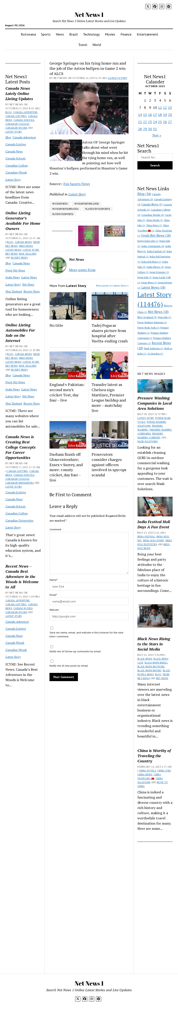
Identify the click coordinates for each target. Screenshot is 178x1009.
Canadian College (17, 123)
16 (150, 114)
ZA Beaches (155, 353)
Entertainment (147, 34)
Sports (46, 34)
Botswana (28, 34)
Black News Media (156, 662)
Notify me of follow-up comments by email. (75, 651)
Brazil (73, 34)
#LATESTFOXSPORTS (97, 208)
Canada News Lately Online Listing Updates (19, 93)
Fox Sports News (76, 183)
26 (165, 122)
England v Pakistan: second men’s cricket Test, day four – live (66, 392)
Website (54, 609)
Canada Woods (22, 608)
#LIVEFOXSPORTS (62, 214)
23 (150, 122)
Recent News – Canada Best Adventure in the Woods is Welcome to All (22, 576)
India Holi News (151, 261)
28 (140, 129)
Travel (82, 44)
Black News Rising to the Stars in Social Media (153, 644)
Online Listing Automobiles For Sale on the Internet (20, 332)
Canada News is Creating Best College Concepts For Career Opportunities (20, 447)
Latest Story (13, 131)
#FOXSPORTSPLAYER (86, 203)
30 (150, 129)
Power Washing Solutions (152, 322)
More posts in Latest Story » (112, 285)
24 (155, 122)
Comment (55, 529)
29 (145, 129)
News (60, 34)
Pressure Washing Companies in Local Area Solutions (154, 403)
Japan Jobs (144, 277)
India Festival (146, 536)
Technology (91, 34)
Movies (110, 34)
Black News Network (151, 666)
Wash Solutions (153, 348)
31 (155, 129)
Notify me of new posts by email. (69, 665)
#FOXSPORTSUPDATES (65, 208)
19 (165, 114)
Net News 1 (89, 14)
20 (170, 114)
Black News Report (149, 670)
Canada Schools (23, 120)
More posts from (82, 269)
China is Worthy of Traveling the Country (154, 755)
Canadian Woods (16, 127)
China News (154, 225)
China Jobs (164, 770)
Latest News (13, 249)
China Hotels (154, 220)
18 (160, 114)
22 (145, 122)
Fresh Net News (15, 270)
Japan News (149, 282)
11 (160, 107)
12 (165, 107)
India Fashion (156, 251)
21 (140, 122)
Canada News (14, 151)
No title (56, 325)
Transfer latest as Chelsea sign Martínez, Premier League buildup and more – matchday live (109, 397)
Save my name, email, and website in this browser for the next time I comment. (86, 634)
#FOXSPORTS (60, 203)
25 (160, 122)
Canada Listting (15, 116)
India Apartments (152, 246)
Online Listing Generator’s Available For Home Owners (22, 220)
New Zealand (27, 253)
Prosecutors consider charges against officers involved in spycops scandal (109, 465)
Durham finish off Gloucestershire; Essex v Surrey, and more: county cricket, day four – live (66, 467)
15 (145, 114)
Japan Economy (159, 272)
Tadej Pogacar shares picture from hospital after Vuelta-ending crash (110, 333)
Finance (126, 34)
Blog (8, 112)
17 (155, 114)
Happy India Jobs (147, 240)
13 (170, 107)
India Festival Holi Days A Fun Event (153, 524)
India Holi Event (153, 540)
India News (26, 245)
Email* (53, 594)
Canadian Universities (19, 482)
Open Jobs (164, 317)
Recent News (19, 257)
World (96, 44)
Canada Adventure (25, 112)
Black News (144, 658)
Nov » (156, 135)
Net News (11, 253)
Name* (53, 579)
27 (170, 122)
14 (140, 114)
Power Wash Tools (148, 327)
